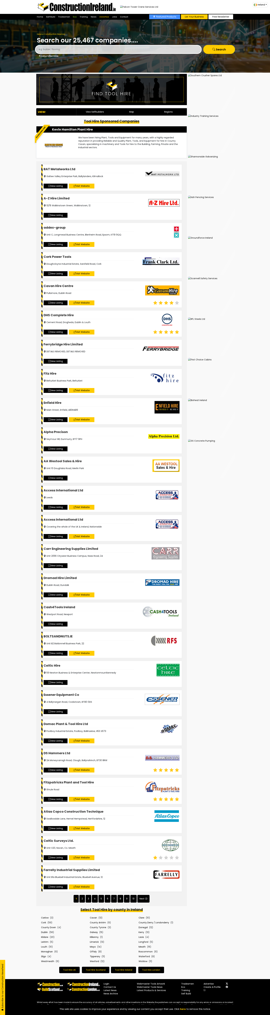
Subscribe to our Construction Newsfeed (2, 986)
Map (131, 111)
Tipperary (95, 956)
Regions (168, 111)
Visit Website (83, 186)
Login (106, 983)
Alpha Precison (56, 432)
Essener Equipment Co (61, 695)
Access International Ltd (63, 490)
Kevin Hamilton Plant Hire (72, 129)
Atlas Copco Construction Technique (73, 811)
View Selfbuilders (95, 111)
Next (142, 898)
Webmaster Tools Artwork (151, 983)
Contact (124, 16)
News (93, 16)
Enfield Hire (52, 403)
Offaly (93, 951)
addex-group (55, 227)
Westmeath (47, 961)
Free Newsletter (220, 16)
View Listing (56, 186)
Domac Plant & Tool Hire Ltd (66, 724)
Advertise (104, 16)
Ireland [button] (261, 4)
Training (84, 16)
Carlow (45, 917)
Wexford (94, 961)
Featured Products (166, 16)
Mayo (93, 946)
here (183, 1009)
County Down (48, 927)
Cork (43, 922)
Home (40, 16)
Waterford (144, 956)
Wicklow (143, 961)
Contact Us (110, 987)
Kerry (141, 932)
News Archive (111, 993)
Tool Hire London (151, 969)
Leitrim (44, 941)
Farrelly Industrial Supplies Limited (72, 870)
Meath (142, 946)
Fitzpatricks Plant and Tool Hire (69, 782)
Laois (141, 937)
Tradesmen (64, 16)
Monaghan (47, 951)
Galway (94, 932)
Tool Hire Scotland (95, 969)
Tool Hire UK (69, 969)
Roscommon (146, 951)
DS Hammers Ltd (57, 753)
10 (133, 898)
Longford (143, 941)
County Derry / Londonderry (154, 922)
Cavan (93, 917)
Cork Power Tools (57, 257)
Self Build (50, 16)
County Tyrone (98, 927)
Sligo (43, 956)
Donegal (143, 927)
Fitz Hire (50, 373)
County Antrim (98, 922)
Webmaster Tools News (149, 987)
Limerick (94, 941)
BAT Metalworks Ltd (59, 169)
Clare (141, 917)
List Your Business (194, 16)
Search (220, 49)
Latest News (110, 990)
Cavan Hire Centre (58, 286)
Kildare (44, 937)
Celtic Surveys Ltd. (59, 841)
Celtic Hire (52, 665)
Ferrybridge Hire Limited (63, 344)
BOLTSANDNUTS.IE (58, 636)
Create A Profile (212, 987)
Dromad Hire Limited (60, 578)
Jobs (114, 16)
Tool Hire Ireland (123, 969)
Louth (44, 946)
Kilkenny (94, 937)
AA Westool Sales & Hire (63, 461)
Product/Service (48, 56)
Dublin (44, 932)
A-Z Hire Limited (57, 198)
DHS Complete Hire (59, 315)
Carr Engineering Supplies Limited (71, 549)
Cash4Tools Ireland (59, 607)
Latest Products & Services (151, 990)
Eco (75, 16)
